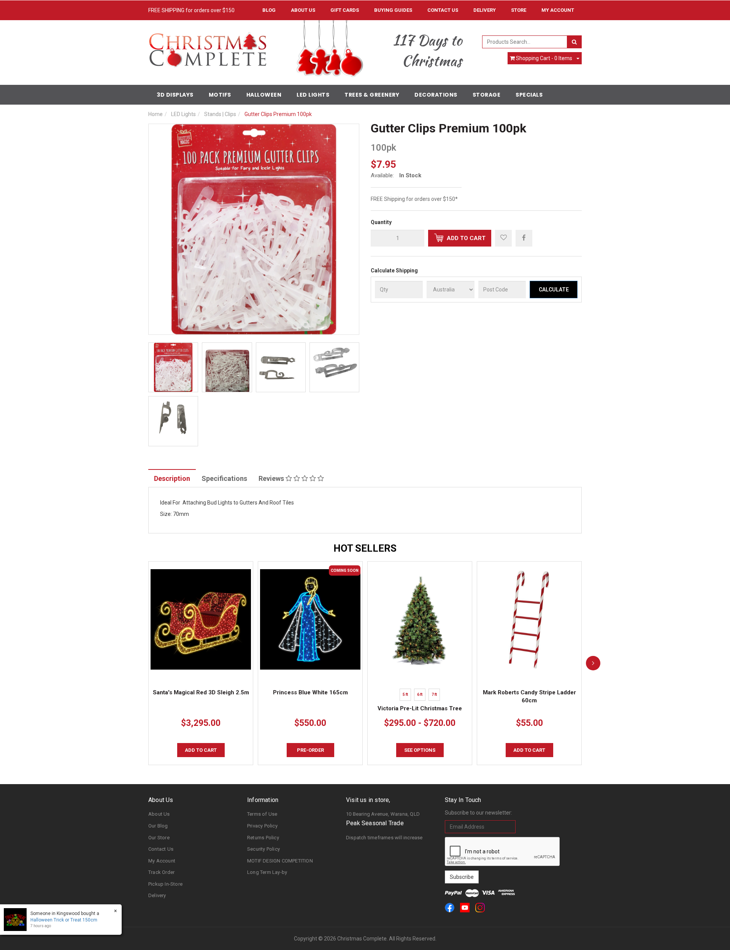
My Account (161, 861)
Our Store (159, 837)
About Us (303, 10)
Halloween (264, 95)
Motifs (220, 95)
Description (172, 478)
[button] (503, 238)
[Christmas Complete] (207, 47)
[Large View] (173, 367)
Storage (487, 95)
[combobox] (525, 41)
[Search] (574, 41)
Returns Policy (263, 837)
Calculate (554, 289)
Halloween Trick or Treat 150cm (63, 920)
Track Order (161, 872)
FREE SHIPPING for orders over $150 (191, 10)
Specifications (224, 478)
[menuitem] (524, 238)
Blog (269, 10)
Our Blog (158, 826)
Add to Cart (465, 238)
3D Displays (175, 95)
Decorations (435, 95)
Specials (529, 95)
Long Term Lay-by (267, 872)
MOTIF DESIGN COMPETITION (280, 861)
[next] (593, 663)
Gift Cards (344, 10)
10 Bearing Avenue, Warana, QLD (383, 814)
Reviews (272, 478)
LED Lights (313, 95)
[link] (449, 907)
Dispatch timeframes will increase (384, 837)
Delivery (484, 10)
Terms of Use (262, 814)
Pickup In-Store (165, 884)
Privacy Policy (262, 826)
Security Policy (263, 849)
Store (518, 10)
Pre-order (310, 750)
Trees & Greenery (371, 95)
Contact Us (442, 10)
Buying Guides (393, 10)
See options (419, 750)
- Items (544, 58)
